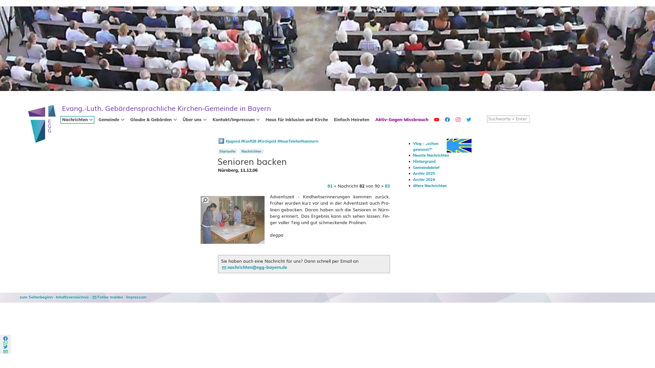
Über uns (192, 120)
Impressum (136, 297)
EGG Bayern (166, 108)
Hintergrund (424, 162)
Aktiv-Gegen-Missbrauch (401, 120)
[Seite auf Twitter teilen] (6, 347)
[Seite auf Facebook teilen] (6, 338)
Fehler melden (110, 297)
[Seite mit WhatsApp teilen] (6, 343)
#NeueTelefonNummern (298, 141)
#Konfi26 (248, 141)
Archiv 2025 (424, 174)
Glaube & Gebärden (151, 120)
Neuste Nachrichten (431, 155)
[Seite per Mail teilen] (6, 350)
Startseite (227, 151)
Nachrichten (75, 120)
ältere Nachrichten (430, 186)
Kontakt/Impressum (234, 120)
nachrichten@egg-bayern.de (257, 268)
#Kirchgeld (266, 141)
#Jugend (233, 141)
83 (387, 186)
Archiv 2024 (424, 180)
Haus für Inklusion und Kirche (297, 120)
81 (330, 186)
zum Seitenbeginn (36, 297)
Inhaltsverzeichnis (72, 297)
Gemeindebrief (426, 168)
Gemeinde (109, 120)
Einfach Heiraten (351, 120)
